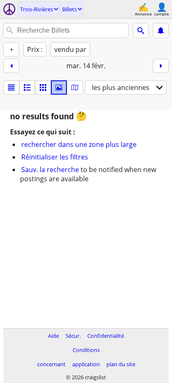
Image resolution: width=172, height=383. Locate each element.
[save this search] (161, 30)
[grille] (43, 87)
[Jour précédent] (11, 66)
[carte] (75, 87)
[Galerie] (59, 87)
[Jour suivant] (161, 66)
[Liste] (11, 87)
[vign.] (27, 87)
